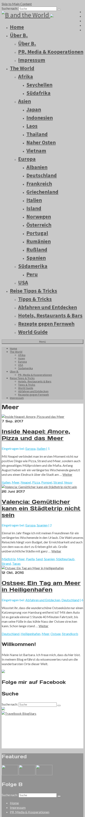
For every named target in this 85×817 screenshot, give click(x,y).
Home (17, 26)
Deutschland (41, 175)
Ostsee (56, 634)
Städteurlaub (65, 559)
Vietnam (36, 150)
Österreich (38, 224)
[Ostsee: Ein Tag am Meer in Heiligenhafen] (42, 568)
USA (23, 282)
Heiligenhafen (30, 634)
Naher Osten (41, 142)
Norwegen (38, 216)
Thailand (37, 134)
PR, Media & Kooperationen (50, 51)
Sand (39, 559)
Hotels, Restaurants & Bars (50, 315)
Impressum (31, 59)
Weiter (67, 474)
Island (33, 208)
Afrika (25, 76)
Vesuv (68, 482)
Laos (32, 125)
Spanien (36, 257)
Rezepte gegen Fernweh (46, 323)
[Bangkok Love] (10, 774)
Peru (32, 274)
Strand (58, 482)
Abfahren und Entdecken (47, 307)
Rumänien (38, 241)
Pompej (46, 482)
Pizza (36, 482)
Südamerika (32, 266)
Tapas (16, 563)
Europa (27, 158)
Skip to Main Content (17, 4)
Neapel (26, 482)
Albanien (36, 167)
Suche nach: (10, 8)
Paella (30, 559)
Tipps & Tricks (35, 298)
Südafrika (38, 92)
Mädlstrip (9, 559)
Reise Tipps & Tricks (33, 290)
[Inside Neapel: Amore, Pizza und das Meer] (42, 416)
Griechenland (42, 191)
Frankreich (39, 183)
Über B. (19, 35)
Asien (24, 101)
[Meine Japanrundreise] (44, 774)
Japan (33, 109)
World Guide (33, 331)
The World (22, 68)
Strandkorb (70, 634)
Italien (34, 200)
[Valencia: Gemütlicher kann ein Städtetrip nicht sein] (42, 487)
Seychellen (39, 84)
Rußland (36, 249)
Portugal (37, 233)
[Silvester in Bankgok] (27, 774)
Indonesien (39, 117)
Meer (15, 482)
